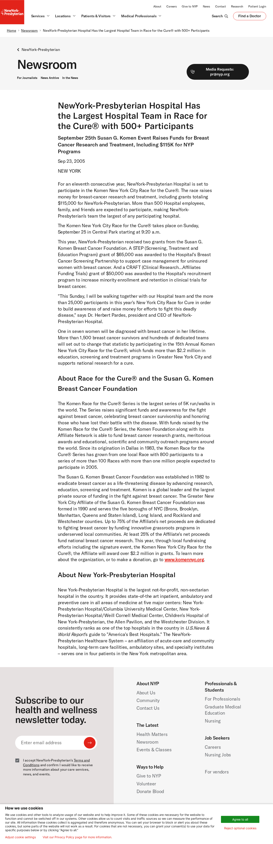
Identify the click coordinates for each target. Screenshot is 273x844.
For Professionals (222, 699)
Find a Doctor (249, 17)
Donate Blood (150, 791)
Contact (220, 6)
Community (148, 700)
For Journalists (27, 78)
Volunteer (146, 784)
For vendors (217, 772)
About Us (145, 693)
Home (11, 30)
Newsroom (29, 30)
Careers (171, 6)
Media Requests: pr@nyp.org (220, 71)
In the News (70, 78)
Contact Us (148, 708)
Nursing (213, 721)
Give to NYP (190, 6)
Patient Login (257, 6)
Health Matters (151, 734)
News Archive (50, 78)
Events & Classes (154, 750)
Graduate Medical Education (223, 710)
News (206, 6)
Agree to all (240, 819)
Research (237, 6)
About (157, 6)
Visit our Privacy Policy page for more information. (77, 837)
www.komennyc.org (184, 559)
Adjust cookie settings (20, 837)
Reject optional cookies (240, 828)
